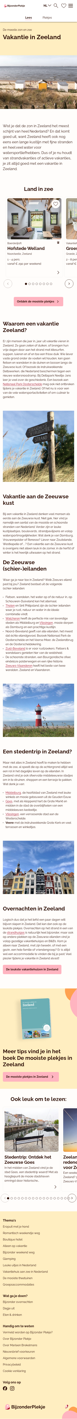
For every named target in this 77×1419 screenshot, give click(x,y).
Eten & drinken (12, 1315)
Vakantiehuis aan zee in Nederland (25, 1271)
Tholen (10, 605)
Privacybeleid (12, 1364)
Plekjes (47, 17)
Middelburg (13, 792)
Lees (28, 17)
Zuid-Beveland (15, 648)
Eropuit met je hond (16, 1226)
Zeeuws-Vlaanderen (19, 665)
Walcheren (13, 618)
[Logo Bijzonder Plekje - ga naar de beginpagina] (14, 5)
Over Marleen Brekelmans (20, 1345)
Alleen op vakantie (15, 1246)
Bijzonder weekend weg (19, 1252)
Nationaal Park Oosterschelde (22, 384)
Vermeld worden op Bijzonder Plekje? (28, 1332)
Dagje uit (9, 1308)
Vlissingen (46, 622)
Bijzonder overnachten (18, 1302)
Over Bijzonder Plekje (17, 1338)
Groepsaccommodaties (18, 1284)
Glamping (9, 1259)
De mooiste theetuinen (17, 1278)
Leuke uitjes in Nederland (19, 1265)
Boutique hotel (12, 1239)
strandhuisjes (16, 932)
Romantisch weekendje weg (21, 1233)
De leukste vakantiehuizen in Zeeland (32, 969)
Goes (9, 801)
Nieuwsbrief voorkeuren (19, 1351)
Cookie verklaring (14, 1371)
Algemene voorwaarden (19, 1358)
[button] (69, 283)
